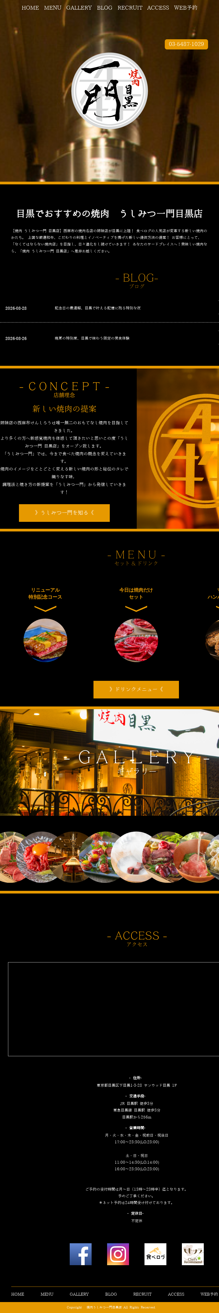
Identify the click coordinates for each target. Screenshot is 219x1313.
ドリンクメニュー (136, 690)
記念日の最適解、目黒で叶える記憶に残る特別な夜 (98, 308)
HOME (30, 8)
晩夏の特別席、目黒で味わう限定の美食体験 (92, 338)
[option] (37, 857)
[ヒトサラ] (193, 1255)
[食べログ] (155, 1255)
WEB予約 (185, 8)
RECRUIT (130, 8)
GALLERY (79, 8)
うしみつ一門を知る (64, 513)
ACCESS (158, 8)
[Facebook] (81, 1255)
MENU (52, 8)
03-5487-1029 (186, 44)
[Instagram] (118, 1255)
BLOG (104, 8)
